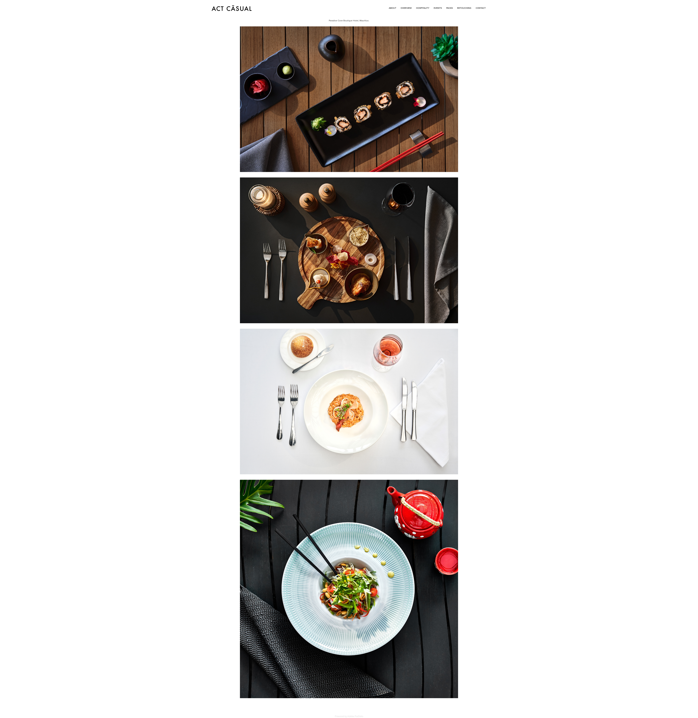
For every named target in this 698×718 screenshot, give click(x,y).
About (392, 7)
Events (438, 7)
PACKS (449, 7)
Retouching (464, 7)
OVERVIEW (406, 7)
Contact (481, 7)
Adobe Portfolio (355, 716)
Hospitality (422, 7)
